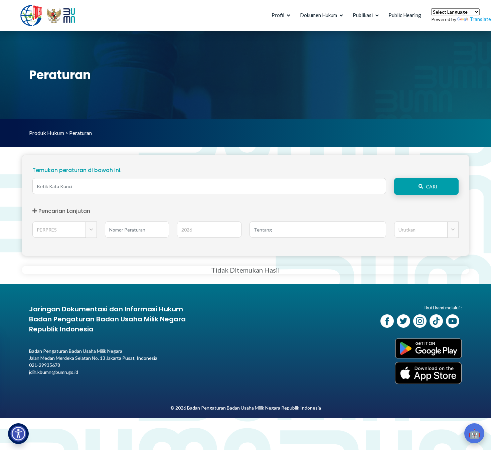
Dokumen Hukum (318, 15)
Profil (278, 15)
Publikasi (363, 15)
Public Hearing (404, 15)
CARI (431, 186)
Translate (480, 19)
